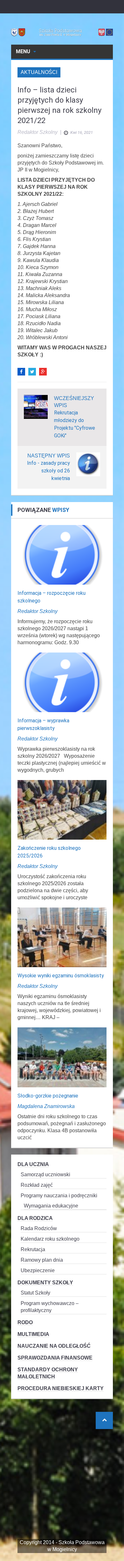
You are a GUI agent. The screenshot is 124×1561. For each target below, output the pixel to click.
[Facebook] (21, 372)
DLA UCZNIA (33, 1164)
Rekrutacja (33, 1249)
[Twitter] (32, 372)
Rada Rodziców (39, 1228)
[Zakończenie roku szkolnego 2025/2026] (62, 809)
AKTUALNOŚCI (39, 72)
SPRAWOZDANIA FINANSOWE (55, 1357)
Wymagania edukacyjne (51, 1205)
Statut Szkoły (35, 1292)
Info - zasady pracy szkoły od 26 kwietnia (48, 470)
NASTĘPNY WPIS (48, 455)
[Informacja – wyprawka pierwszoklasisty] (62, 682)
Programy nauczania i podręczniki (59, 1195)
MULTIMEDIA (33, 1334)
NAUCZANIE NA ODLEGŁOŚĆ (54, 1346)
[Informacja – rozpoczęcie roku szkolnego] (62, 554)
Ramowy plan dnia (42, 1260)
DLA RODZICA (35, 1218)
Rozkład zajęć (37, 1185)
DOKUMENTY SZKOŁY (45, 1282)
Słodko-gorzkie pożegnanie (47, 1096)
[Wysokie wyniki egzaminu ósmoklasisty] (62, 937)
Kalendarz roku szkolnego (50, 1239)
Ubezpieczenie (38, 1270)
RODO (25, 1322)
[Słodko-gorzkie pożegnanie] (62, 1057)
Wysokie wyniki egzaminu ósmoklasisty (60, 976)
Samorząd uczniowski (45, 1174)
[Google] (43, 372)
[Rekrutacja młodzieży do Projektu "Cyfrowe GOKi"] (36, 406)
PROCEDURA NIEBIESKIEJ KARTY (60, 1388)
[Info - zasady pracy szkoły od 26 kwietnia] (88, 463)
